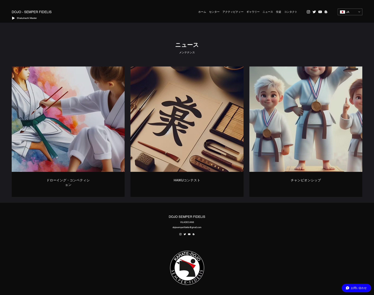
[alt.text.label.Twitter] (314, 12)
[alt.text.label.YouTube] (320, 12)
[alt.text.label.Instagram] (308, 12)
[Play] (13, 18)
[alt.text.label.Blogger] (326, 12)
